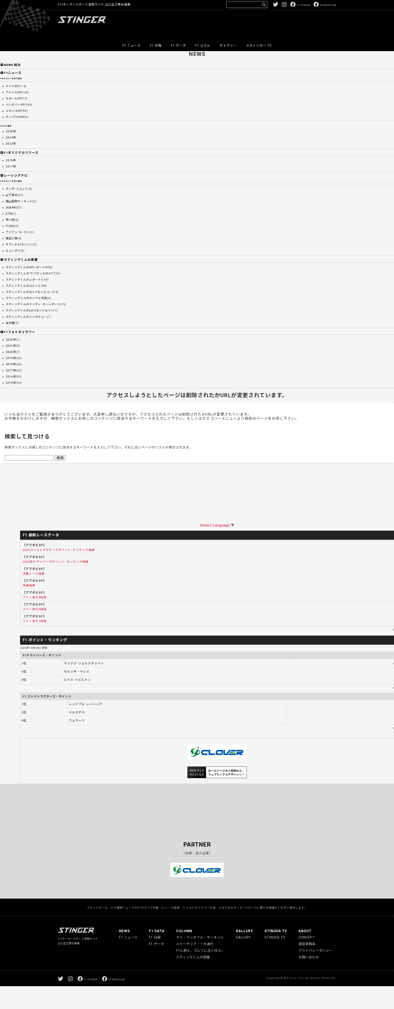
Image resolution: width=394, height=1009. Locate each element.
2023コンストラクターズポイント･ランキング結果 (59, 550)
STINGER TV (275, 931)
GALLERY (244, 931)
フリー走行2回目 (35, 609)
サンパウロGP (15, 117)
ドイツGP (12, 86)
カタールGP (14, 98)
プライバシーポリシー (315, 951)
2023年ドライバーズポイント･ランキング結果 (56, 561)
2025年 (11, 131)
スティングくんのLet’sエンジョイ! (29, 310)
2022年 (11, 339)
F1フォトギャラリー (19, 332)
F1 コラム (202, 45)
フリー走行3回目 (35, 597)
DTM (9, 213)
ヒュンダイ (13, 250)
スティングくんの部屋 (21, 259)
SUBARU (12, 207)
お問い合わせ (308, 957)
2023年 (11, 143)
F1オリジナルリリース (21, 152)
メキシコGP (14, 110)
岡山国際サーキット (19, 201)
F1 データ (178, 45)
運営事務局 (307, 944)
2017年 (11, 166)
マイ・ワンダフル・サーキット (200, 937)
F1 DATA (157, 931)
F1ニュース (12, 73)
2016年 (11, 376)
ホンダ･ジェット (17, 188)
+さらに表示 (6, 126)
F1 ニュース (131, 45)
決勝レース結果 (34, 573)
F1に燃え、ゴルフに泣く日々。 (200, 951)
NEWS (124, 931)
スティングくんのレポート (23, 279)
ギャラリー (228, 45)
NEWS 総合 (12, 65)
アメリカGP (13, 92)
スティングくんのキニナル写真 (26, 298)
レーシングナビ (16, 175)
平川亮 (10, 220)
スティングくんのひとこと (23, 285)
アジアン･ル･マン (18, 232)
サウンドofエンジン (19, 244)
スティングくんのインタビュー (26, 316)
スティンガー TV (259, 45)
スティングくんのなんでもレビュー (29, 292)
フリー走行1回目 (35, 621)
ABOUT (304, 931)
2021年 (11, 345)
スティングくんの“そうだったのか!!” (30, 273)
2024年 (11, 137)
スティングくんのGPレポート (25, 267)
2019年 (11, 358)
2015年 (11, 382)
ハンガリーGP (15, 104)
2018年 (11, 160)
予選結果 (29, 585)
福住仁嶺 (12, 238)
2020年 (11, 352)
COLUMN (184, 931)
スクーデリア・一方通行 (195, 944)
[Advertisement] (253, 23)
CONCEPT (306, 937)
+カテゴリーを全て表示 (11, 78)
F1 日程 (156, 45)
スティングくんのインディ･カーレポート (33, 304)
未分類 (10, 323)
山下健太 (12, 195)
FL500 (10, 226)
